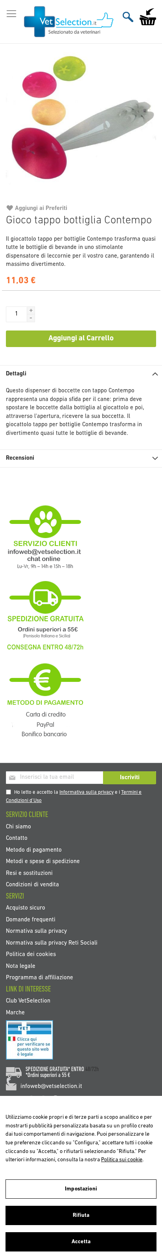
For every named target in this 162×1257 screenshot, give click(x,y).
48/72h (92, 1069)
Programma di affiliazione (39, 977)
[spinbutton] (16, 314)
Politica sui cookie (121, 1160)
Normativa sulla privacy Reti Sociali (52, 943)
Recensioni (20, 458)
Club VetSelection (28, 1001)
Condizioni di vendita (32, 885)
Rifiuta (81, 1215)
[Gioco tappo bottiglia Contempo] (81, 127)
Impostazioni (81, 1189)
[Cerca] (128, 16)
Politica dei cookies (31, 955)
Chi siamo (18, 827)
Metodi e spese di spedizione (43, 862)
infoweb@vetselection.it (51, 1087)
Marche (15, 1013)
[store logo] (69, 22)
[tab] (81, 374)
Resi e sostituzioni (29, 873)
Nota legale (20, 966)
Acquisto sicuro (25, 908)
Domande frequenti (30, 920)
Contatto (17, 838)
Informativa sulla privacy (86, 792)
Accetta (81, 1242)
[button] (31, 310)
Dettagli (16, 374)
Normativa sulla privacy (36, 931)
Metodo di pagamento (34, 850)
